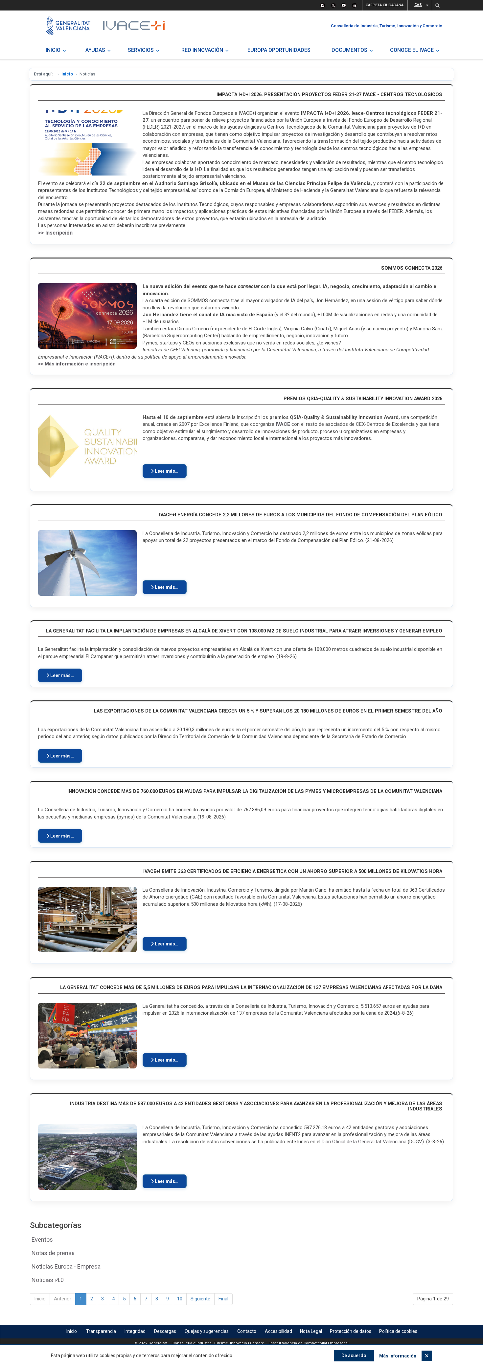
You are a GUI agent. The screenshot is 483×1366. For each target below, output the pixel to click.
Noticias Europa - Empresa (66, 1266)
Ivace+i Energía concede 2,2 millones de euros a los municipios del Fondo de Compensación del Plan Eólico (300, 515)
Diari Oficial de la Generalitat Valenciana (364, 1142)
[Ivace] (133, 25)
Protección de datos (350, 1331)
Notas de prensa (53, 1253)
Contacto (246, 1331)
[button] (437, 5)
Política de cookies (398, 1331)
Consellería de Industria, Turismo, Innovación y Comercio (386, 25)
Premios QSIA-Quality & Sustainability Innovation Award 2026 (363, 399)
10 (179, 1299)
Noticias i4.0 (48, 1279)
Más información (397, 1355)
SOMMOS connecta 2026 (411, 268)
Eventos (42, 1239)
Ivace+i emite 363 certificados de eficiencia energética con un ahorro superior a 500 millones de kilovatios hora (292, 871)
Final (223, 1299)
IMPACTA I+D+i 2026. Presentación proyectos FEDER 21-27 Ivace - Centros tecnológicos (329, 94)
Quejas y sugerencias (207, 1331)
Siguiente (200, 1299)
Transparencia (101, 1331)
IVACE (283, 424)
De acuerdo (353, 1355)
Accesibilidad (278, 1331)
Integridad (135, 1331)
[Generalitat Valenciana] (68, 25)
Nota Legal (311, 1331)
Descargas (165, 1331)
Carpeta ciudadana (384, 5)
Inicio (67, 74)
